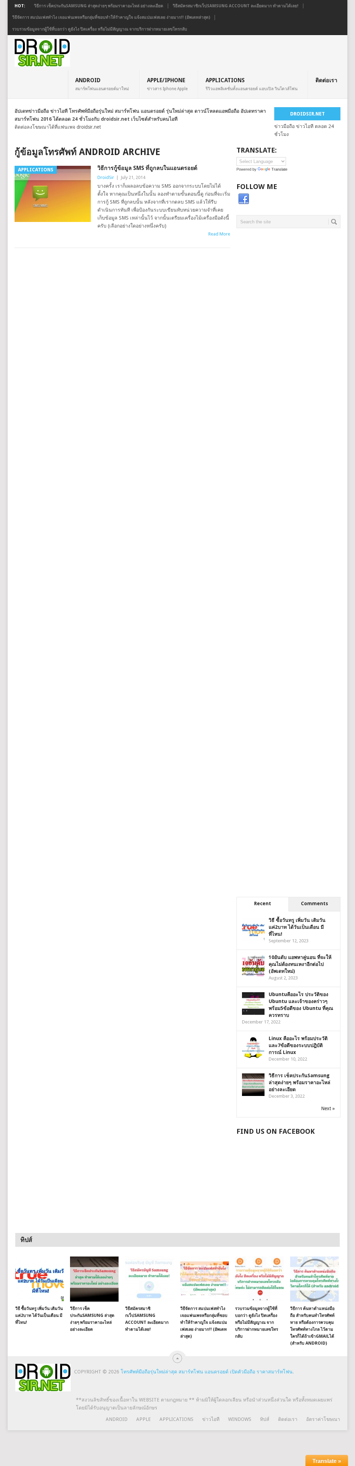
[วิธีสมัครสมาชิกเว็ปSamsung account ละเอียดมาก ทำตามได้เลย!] (149, 1279)
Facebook (243, 199)
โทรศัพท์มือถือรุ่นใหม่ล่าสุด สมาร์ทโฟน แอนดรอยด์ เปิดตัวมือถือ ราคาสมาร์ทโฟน (207, 1371)
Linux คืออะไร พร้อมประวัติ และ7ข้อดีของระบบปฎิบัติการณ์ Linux (298, 1045)
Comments (314, 903)
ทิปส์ (264, 1419)
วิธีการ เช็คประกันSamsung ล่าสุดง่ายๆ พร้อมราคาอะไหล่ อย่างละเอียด (98, 5)
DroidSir (105, 177)
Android (102, 84)
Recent (262, 903)
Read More (219, 234)
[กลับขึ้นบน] (177, 1358)
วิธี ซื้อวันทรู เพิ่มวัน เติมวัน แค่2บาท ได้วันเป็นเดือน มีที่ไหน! (297, 927)
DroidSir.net (307, 114)
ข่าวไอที (210, 1419)
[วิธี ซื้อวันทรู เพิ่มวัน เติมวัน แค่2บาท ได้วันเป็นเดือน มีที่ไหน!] (39, 1279)
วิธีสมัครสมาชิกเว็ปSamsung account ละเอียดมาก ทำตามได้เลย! (235, 5)
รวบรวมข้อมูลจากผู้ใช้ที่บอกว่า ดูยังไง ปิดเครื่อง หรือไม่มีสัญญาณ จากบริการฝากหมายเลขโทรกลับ (99, 29)
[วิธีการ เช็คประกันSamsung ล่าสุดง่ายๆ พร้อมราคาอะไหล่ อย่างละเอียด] (94, 1279)
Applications (251, 84)
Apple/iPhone (167, 84)
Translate (279, 169)
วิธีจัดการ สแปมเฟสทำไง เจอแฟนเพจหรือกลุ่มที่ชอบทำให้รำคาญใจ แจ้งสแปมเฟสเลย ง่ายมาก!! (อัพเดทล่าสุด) (111, 17)
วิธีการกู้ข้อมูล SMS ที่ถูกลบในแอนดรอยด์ (147, 168)
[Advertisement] (288, 295)
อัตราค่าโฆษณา (323, 1419)
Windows (239, 1419)
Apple (143, 1419)
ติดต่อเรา (326, 80)
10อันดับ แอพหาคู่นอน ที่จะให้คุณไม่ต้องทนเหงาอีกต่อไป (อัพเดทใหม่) (300, 964)
